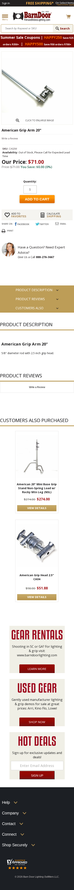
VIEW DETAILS (36, 508)
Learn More (37, 669)
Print (10, 230)
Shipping (54, 215)
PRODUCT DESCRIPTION (34, 290)
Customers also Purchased (29, 309)
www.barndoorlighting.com (37, 655)
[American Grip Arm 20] (37, 123)
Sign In (6, 3)
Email (63, 223)
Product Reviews (30, 299)
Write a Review (10, 138)
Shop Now (37, 722)
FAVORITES (18, 215)
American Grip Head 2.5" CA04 (37, 577)
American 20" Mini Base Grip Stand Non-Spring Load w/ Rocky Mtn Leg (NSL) (37, 488)
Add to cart (37, 199)
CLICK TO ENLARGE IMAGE (39, 120)
